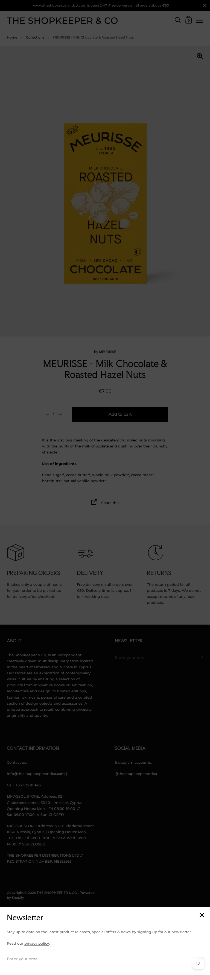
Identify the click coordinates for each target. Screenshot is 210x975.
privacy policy (36, 943)
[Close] (202, 915)
